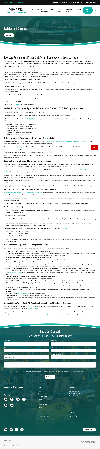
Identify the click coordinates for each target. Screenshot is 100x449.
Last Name (53, 340)
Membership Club (74, 2)
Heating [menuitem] (53, 10)
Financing (64, 2)
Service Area (56, 2)
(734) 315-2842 (22, 308)
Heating (40, 399)
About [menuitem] (37, 10)
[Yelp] (12, 399)
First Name (7, 340)
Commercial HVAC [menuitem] (69, 10)
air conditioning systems (18, 146)
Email (52, 347)
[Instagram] (5, 405)
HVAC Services (42, 402)
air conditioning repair (16, 272)
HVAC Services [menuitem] (59, 10)
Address (6, 354)
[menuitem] (6, 446)
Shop (82, 2)
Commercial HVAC (43, 404)
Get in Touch (8, 35)
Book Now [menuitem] (86, 10)
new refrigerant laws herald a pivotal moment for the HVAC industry (23, 192)
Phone (6, 347)
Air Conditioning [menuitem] (44, 10)
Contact (40, 407)
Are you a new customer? (57, 354)
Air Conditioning (42, 396)
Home (39, 391)
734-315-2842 (91, 2)
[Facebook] (24, 399)
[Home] (16, 10)
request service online (33, 308)
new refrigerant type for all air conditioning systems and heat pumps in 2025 (68, 141)
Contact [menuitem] (79, 10)
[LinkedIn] (18, 399)
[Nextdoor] (12, 405)
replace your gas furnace (23, 293)
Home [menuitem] (32, 10)
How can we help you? (9, 361)
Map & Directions (73, 395)
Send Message (49, 377)
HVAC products (65, 228)
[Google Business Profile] (5, 399)
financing (18, 104)
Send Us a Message (88, 429)
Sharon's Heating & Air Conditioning (31, 118)
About (39, 393)
